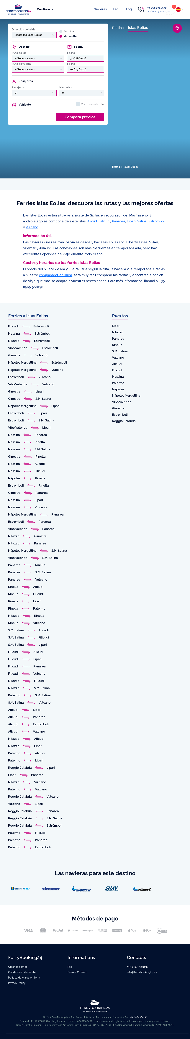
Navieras (100, 9)
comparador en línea (55, 275)
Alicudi (92, 221)
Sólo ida (69, 31)
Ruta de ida (19, 52)
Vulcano (32, 227)
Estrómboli (157, 221)
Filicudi (104, 221)
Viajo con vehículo (92, 104)
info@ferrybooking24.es (142, 972)
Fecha (71, 52)
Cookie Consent (78, 972)
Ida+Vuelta (70, 36)
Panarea (118, 221)
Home (116, 166)
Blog (128, 9)
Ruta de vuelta (21, 63)
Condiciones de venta (22, 972)
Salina (142, 221)
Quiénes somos (17, 966)
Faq (115, 9)
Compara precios (80, 117)
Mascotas (65, 87)
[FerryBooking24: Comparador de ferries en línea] (18, 9)
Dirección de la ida (23, 29)
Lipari (131, 221)
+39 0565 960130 (156, 7)
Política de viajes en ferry (24, 977)
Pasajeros (18, 87)
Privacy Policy (17, 982)
